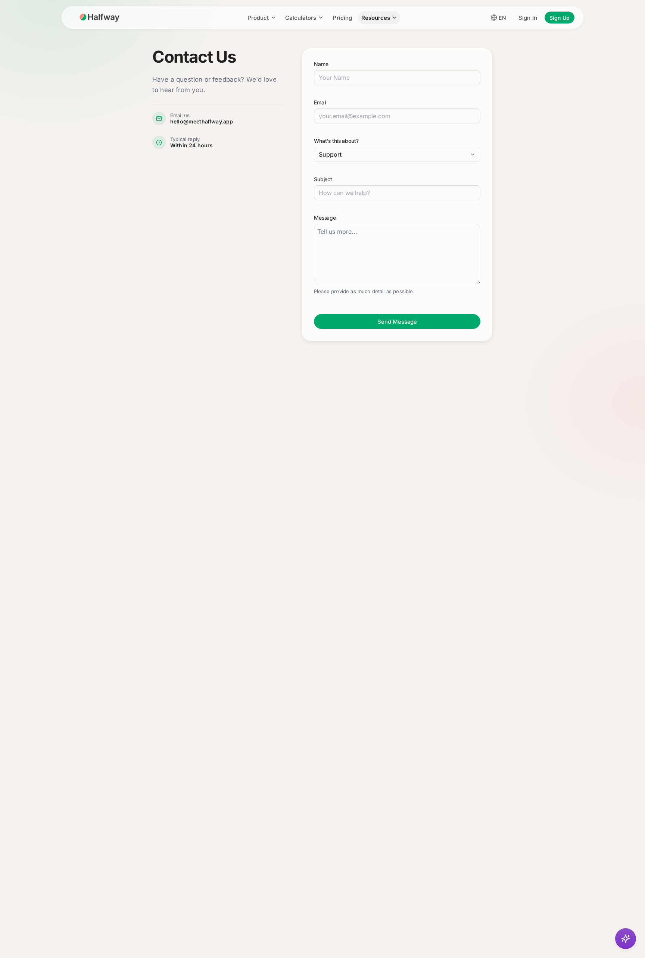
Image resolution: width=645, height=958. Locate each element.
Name (321, 64)
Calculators (300, 17)
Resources (375, 17)
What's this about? (336, 141)
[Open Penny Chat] (625, 938)
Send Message (397, 321)
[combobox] (397, 154)
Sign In (527, 17)
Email (320, 102)
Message (325, 217)
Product (258, 17)
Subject (323, 179)
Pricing (342, 17)
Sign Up (559, 18)
